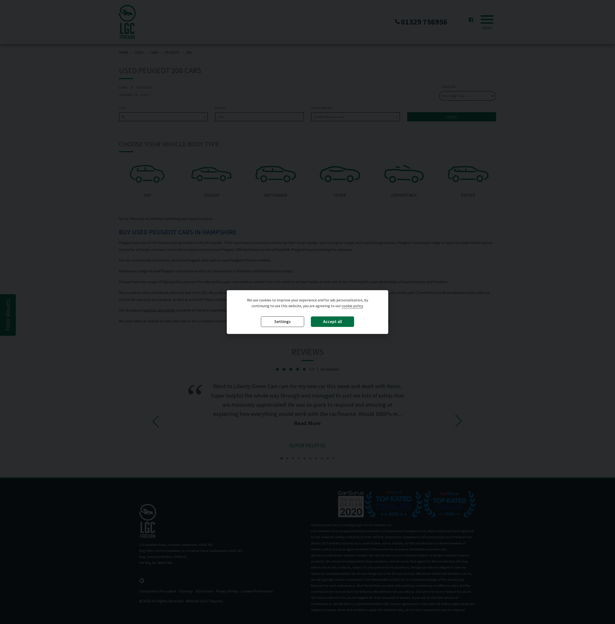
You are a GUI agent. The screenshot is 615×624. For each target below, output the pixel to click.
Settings (282, 321)
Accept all (332, 321)
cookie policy (352, 305)
